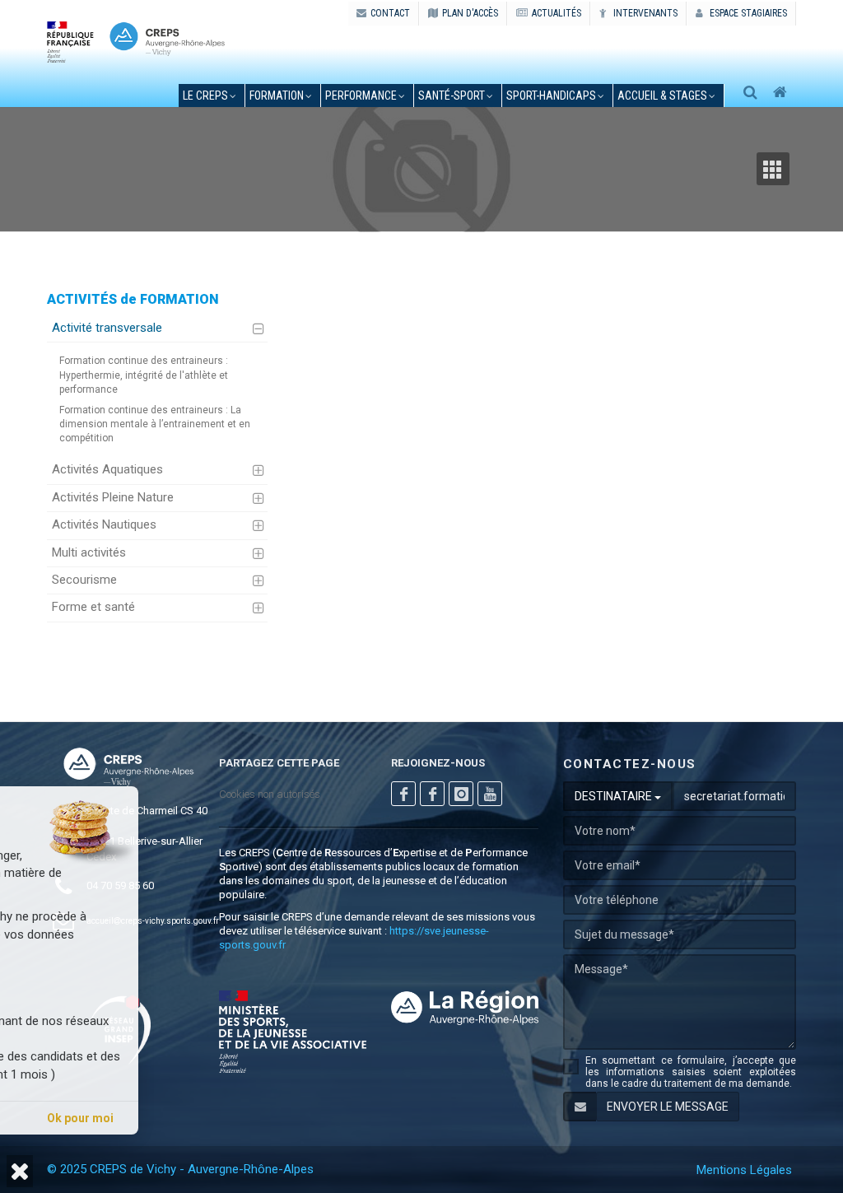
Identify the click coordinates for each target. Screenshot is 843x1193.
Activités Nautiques (104, 524)
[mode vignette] (776, 169)
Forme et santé (93, 606)
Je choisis (182, 1118)
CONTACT (390, 13)
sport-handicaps (551, 95)
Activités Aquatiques (107, 469)
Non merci (67, 1118)
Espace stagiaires (747, 13)
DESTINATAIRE (614, 796)
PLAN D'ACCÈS (470, 13)
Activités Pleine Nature (113, 497)
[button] (20, 1171)
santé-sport (451, 95)
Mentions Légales (744, 1170)
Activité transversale (107, 327)
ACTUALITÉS (556, 13)
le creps (205, 95)
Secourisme (84, 579)
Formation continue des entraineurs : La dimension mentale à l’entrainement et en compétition (154, 424)
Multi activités (89, 552)
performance (361, 95)
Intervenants (644, 13)
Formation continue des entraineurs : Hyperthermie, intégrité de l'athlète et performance (143, 374)
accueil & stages (662, 95)
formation (276, 95)
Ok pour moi (298, 1118)
